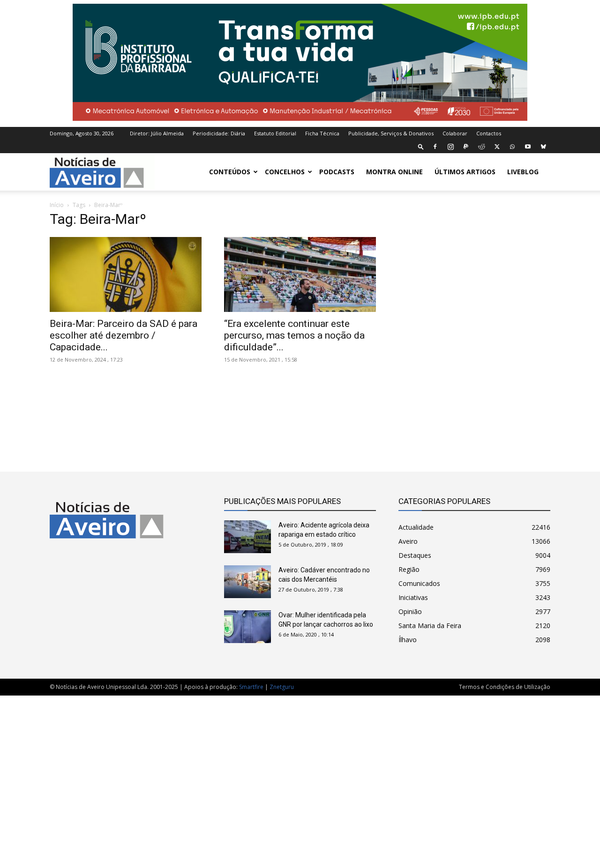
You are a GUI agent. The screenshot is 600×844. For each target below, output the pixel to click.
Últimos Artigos (465, 171)
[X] (497, 146)
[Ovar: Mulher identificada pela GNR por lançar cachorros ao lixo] (247, 626)
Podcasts (336, 171)
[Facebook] (435, 146)
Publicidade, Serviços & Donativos (391, 133)
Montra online (394, 171)
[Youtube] (528, 146)
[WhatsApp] (512, 146)
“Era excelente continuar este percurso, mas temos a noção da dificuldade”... (294, 335)
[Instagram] (450, 146)
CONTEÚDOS (229, 171)
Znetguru (282, 687)
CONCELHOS (285, 171)
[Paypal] (466, 146)
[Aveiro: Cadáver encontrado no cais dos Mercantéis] (247, 581)
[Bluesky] (543, 146)
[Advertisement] (300, 764)
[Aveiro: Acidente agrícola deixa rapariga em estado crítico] (247, 536)
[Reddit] (481, 146)
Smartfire (251, 687)
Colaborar (454, 133)
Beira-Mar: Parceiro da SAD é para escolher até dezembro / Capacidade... (123, 335)
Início (57, 205)
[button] (421, 146)
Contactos (488, 133)
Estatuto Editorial (275, 133)
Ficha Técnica (322, 133)
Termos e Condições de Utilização (504, 687)
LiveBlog (523, 171)
